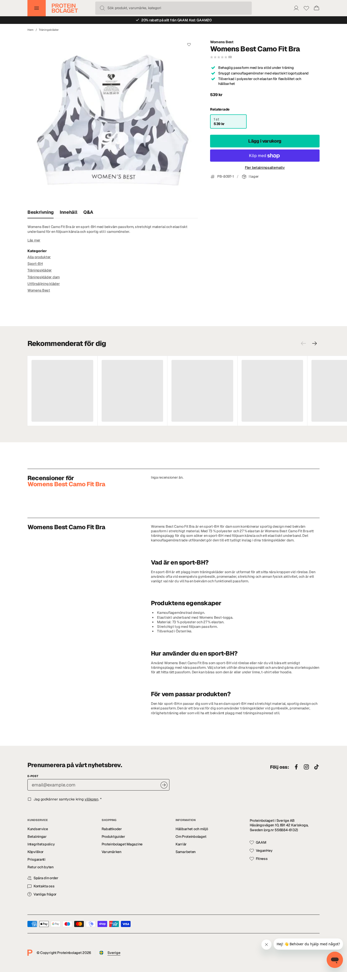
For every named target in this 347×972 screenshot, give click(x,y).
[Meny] (36, 8)
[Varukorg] (316, 8)
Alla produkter (39, 257)
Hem (30, 30)
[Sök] (102, 8)
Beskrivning (40, 212)
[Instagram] (306, 767)
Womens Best (221, 42)
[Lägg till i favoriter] (189, 44)
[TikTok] (316, 767)
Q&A (88, 212)
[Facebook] (296, 767)
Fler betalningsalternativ (265, 167)
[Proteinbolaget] (65, 8)
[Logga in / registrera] (296, 8)
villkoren (91, 799)
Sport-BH (35, 263)
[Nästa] (314, 343)
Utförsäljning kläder (43, 283)
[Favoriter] (306, 8)
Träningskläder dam (43, 277)
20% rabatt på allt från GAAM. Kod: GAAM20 (176, 20)
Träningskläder (49, 30)
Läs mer (33, 240)
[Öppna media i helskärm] (112, 121)
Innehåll (68, 212)
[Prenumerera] (164, 785)
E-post (32, 776)
